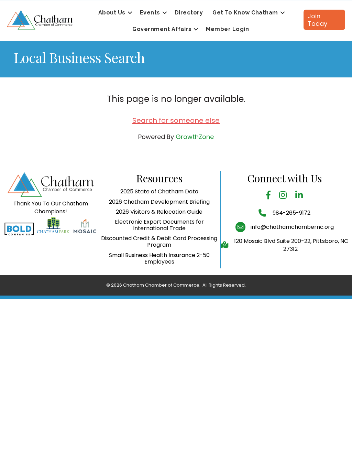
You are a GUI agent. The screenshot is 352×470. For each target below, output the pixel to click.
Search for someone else (176, 120)
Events (150, 12)
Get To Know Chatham (245, 12)
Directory (189, 12)
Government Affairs (161, 29)
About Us (111, 12)
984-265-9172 (290, 213)
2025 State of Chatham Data (159, 191)
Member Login (227, 29)
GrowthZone (195, 136)
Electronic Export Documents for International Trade (159, 225)
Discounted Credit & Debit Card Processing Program (159, 241)
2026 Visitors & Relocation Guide (159, 212)
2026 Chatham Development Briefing (159, 202)
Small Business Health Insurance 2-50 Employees (159, 258)
